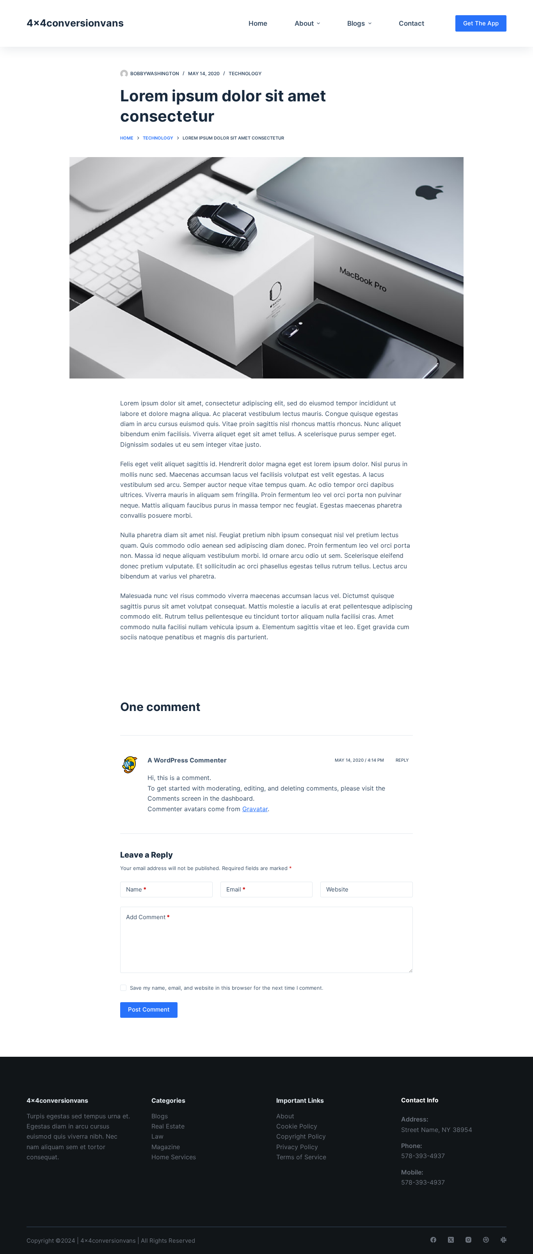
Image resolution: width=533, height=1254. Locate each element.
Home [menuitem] (258, 23)
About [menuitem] (304, 23)
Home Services (173, 1157)
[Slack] (503, 1240)
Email (235, 889)
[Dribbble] (486, 1240)
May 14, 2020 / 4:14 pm (359, 760)
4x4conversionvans (75, 23)
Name (136, 889)
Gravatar (255, 809)
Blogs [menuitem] (356, 23)
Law (157, 1136)
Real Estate (168, 1126)
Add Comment (148, 917)
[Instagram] (468, 1240)
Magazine (165, 1147)
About (285, 1116)
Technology (245, 73)
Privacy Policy (297, 1147)
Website (337, 889)
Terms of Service (301, 1157)
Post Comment (149, 1009)
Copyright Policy (301, 1136)
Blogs (159, 1116)
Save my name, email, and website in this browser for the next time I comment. (226, 988)
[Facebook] (433, 1240)
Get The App (481, 23)
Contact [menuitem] (411, 23)
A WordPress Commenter (187, 760)
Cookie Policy (296, 1126)
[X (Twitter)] (451, 1240)
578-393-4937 (423, 1156)
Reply (402, 760)
